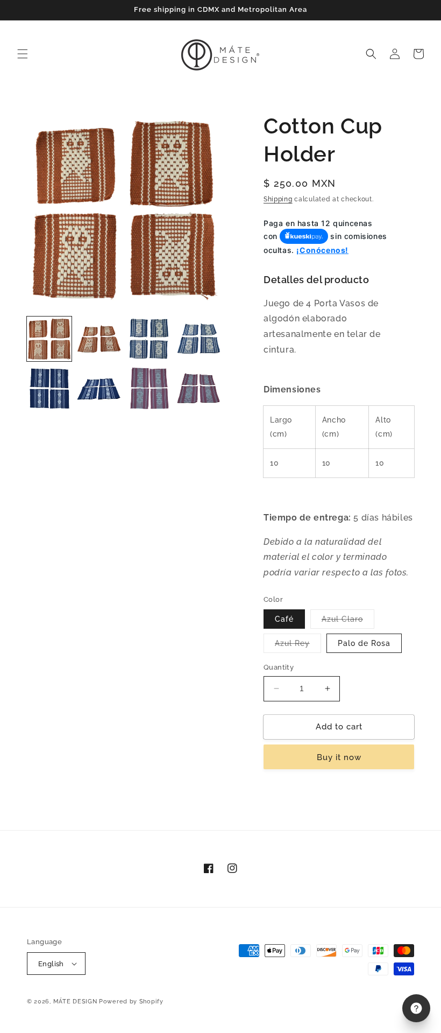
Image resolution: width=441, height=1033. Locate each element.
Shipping (278, 199)
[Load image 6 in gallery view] (99, 389)
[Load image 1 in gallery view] (49, 339)
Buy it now (339, 757)
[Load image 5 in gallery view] (49, 389)
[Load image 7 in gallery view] (148, 389)
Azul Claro (348, 621)
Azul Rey (298, 645)
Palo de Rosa (364, 643)
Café (284, 619)
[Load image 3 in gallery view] (148, 339)
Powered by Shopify (131, 1001)
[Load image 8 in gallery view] (198, 389)
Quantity (279, 667)
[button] (22, 54)
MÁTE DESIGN (75, 1001)
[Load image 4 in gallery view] (198, 339)
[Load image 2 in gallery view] (99, 339)
